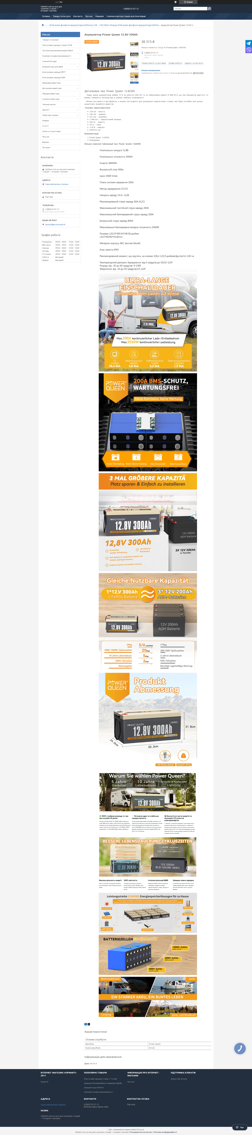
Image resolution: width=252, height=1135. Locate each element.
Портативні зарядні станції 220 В (57, 45)
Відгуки (45, 142)
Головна (46, 16)
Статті (45, 126)
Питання (46, 147)
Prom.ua (140, 1129)
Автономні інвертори (52, 88)
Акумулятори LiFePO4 (93, 1088)
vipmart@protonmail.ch (55, 224)
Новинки (100, 16)
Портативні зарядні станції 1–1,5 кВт (100, 1079)
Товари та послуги (61, 16)
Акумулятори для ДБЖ (52, 67)
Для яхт (46, 110)
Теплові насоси (49, 104)
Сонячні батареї (49, 61)
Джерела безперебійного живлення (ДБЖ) (103, 1083)
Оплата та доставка (51, 131)
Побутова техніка (50, 115)
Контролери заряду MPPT (54, 72)
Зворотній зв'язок (179, 1079)
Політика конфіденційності (165, 1132)
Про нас (89, 16)
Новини (45, 121)
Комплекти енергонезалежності (56, 56)
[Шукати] (209, 8)
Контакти (77, 16)
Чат (242, 1127)
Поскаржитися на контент (141, 1132)
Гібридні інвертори (50, 94)
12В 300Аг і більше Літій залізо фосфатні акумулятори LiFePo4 (129, 25)
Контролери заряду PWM (53, 77)
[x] (89, 1025)
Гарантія (44, 1082)
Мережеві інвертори (51, 83)
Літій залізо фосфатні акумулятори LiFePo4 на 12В (73, 25)
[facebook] (85, 1025)
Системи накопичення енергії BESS (57, 50)
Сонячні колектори (50, 99)
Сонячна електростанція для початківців (126, 16)
